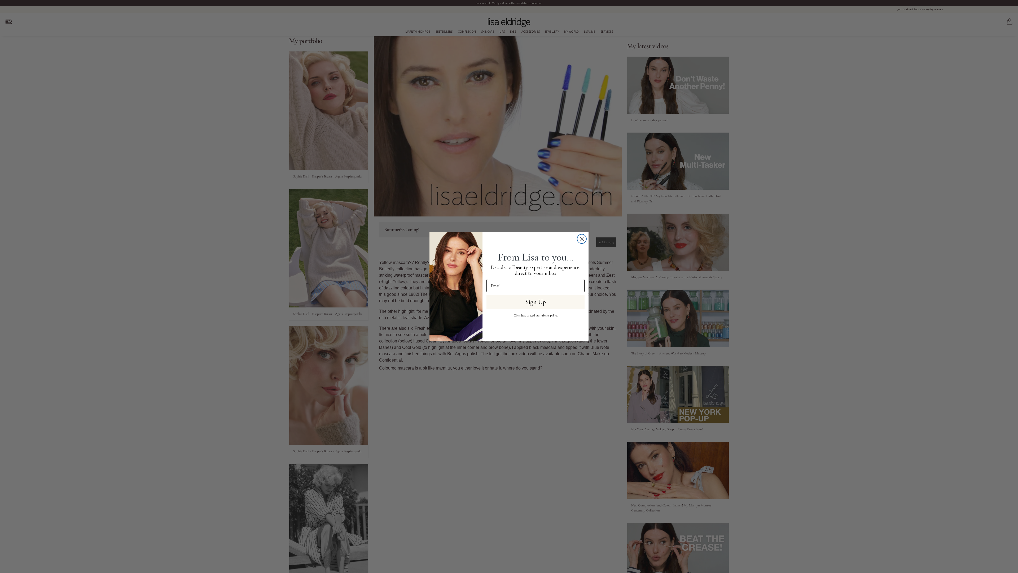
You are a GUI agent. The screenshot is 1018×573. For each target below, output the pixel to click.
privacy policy (549, 315)
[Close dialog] (581, 239)
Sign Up (535, 302)
